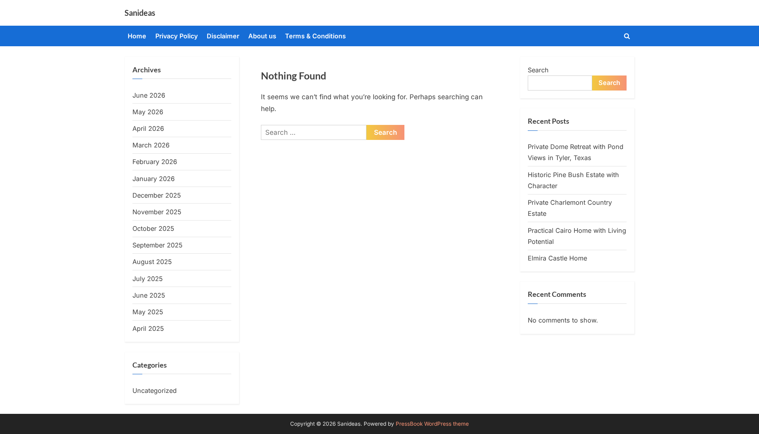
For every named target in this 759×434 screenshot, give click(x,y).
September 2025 (157, 245)
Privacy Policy (176, 36)
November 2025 (156, 212)
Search (538, 70)
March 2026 (151, 145)
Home (137, 36)
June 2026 (148, 95)
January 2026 (153, 179)
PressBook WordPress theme (432, 424)
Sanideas (140, 12)
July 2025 (147, 279)
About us (262, 36)
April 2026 (148, 128)
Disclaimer (223, 36)
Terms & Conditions (315, 36)
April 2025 (148, 328)
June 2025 (148, 295)
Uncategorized (154, 390)
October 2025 (153, 228)
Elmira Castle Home (557, 258)
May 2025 (147, 312)
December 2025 (156, 195)
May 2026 (147, 112)
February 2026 (154, 162)
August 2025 (152, 262)
